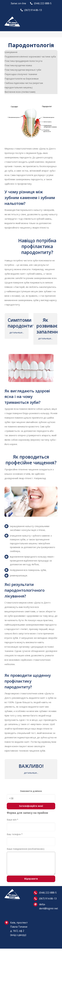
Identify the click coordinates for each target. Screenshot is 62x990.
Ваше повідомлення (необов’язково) (25, 848)
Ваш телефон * (15, 834)
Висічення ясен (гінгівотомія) (20, 91)
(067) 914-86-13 (48, 898)
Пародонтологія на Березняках (22, 78)
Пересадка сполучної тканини (21, 74)
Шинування (11, 52)
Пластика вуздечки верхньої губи (23, 69)
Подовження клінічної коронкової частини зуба (30, 56)
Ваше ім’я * (12, 819)
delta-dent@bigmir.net (48, 906)
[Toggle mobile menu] (56, 21)
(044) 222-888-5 (48, 892)
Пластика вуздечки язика (18, 65)
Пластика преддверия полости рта (23, 60)
